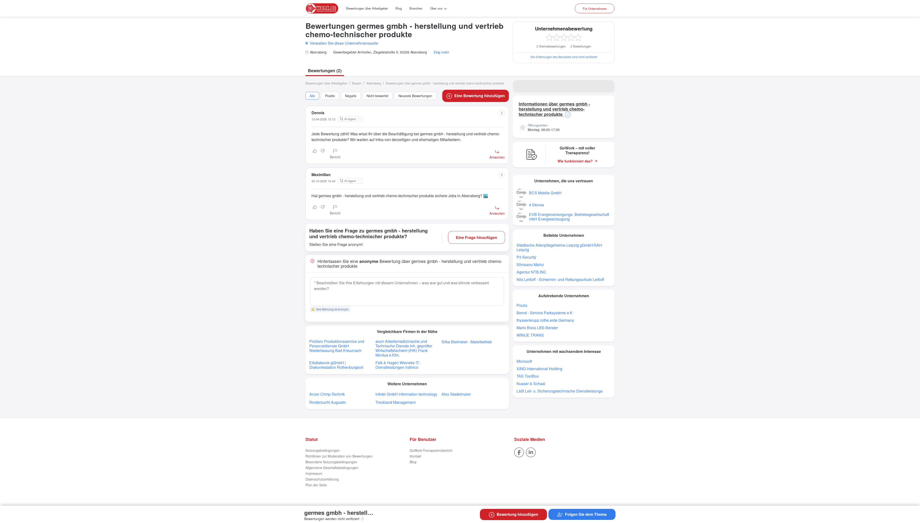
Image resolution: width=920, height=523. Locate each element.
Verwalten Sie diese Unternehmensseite (344, 43)
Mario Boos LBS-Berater (537, 327)
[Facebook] (519, 452)
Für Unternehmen (595, 8)
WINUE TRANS (530, 335)
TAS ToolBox (528, 376)
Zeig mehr (441, 52)
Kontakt (415, 456)
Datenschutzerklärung (322, 479)
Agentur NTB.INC (531, 272)
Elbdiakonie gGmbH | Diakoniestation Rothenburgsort (336, 364)
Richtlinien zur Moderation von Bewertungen (339, 456)
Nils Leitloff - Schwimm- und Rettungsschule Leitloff (560, 279)
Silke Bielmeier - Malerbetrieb (467, 341)
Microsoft (524, 361)
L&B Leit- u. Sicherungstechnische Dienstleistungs (560, 391)
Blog (399, 8)
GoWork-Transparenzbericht (431, 450)
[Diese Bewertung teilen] (502, 113)
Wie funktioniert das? (575, 161)
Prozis (522, 305)
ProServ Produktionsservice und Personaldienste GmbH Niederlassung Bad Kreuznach (336, 346)
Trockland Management (395, 402)
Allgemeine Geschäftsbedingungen (331, 467)
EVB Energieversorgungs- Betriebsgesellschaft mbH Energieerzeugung (569, 216)
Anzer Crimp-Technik (327, 394)
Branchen (415, 8)
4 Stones (536, 204)
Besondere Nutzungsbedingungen (331, 461)
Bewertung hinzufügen (517, 514)
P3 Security (526, 257)
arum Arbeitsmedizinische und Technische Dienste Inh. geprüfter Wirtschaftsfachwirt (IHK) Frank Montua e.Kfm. (403, 348)
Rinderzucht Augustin (327, 402)
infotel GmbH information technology (406, 394)
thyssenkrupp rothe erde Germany (545, 320)
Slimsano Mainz (530, 264)
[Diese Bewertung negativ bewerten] (322, 154)
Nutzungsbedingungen (322, 450)
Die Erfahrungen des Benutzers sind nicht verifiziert (563, 57)
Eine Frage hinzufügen (476, 237)
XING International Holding (539, 368)
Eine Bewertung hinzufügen (479, 95)
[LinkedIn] (531, 452)
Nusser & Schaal (531, 383)
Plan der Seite (316, 484)
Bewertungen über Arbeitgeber (367, 8)
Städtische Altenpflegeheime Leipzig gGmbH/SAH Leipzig (559, 247)
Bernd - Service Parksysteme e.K (545, 312)
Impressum (313, 473)
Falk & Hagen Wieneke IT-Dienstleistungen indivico (397, 364)
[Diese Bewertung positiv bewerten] (314, 154)
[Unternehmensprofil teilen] (608, 86)
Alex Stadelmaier (456, 394)
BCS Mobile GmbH (545, 192)
